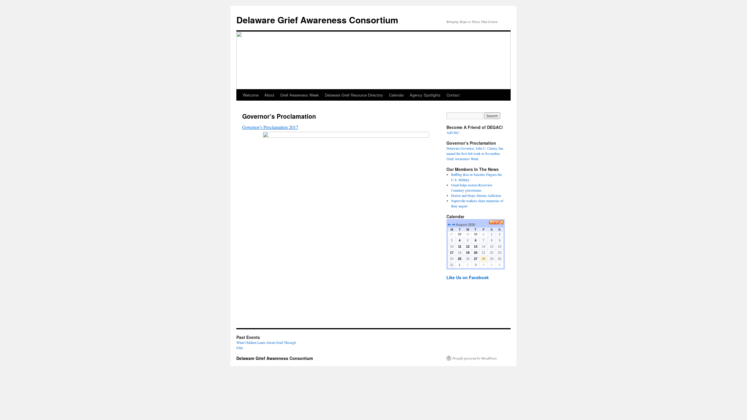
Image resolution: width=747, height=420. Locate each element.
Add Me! (452, 132)
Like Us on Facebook (467, 277)
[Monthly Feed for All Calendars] (502, 222)
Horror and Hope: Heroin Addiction (476, 195)
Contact (453, 95)
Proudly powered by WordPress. (475, 358)
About (269, 95)
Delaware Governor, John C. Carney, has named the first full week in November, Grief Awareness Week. (474, 153)
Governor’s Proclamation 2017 (270, 127)
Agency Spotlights (425, 95)
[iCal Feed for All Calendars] (494, 222)
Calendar (396, 95)
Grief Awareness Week (299, 95)
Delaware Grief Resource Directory (354, 95)
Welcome (251, 95)
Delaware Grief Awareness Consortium (317, 19)
